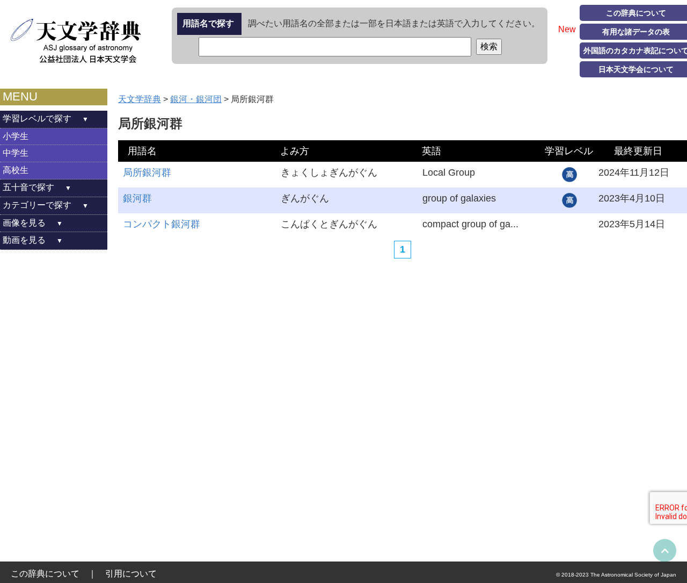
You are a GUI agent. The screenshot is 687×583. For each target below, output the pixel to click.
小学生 (15, 136)
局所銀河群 (147, 172)
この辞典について (45, 573)
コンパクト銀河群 (161, 224)
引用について (131, 573)
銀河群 (137, 198)
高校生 (15, 170)
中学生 (15, 152)
